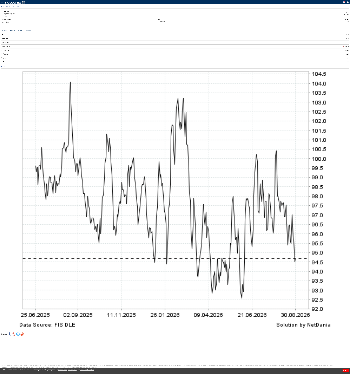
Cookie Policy (62, 370)
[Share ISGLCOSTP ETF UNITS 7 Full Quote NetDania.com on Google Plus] (13, 334)
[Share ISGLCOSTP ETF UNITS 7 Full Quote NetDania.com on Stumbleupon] (22, 334)
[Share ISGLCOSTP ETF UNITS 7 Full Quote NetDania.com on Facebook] (9, 334)
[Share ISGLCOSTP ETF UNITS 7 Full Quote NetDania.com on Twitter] (17, 334)
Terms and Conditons (87, 370)
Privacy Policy (72, 370)
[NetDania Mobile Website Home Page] (15, 2)
